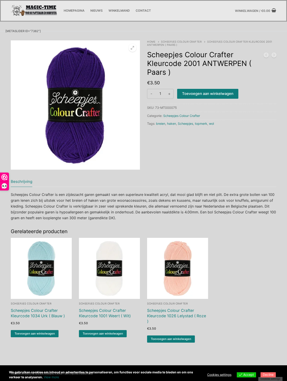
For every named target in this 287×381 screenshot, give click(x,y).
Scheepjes (185, 123)
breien (160, 123)
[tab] (21, 182)
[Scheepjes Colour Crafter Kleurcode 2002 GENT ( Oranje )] (274, 55)
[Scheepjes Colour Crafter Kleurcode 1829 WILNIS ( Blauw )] (266, 55)
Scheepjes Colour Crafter (181, 41)
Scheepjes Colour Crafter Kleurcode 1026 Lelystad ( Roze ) (176, 316)
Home (151, 41)
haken (171, 123)
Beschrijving (21, 181)
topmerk (201, 123)
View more (51, 377)
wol (211, 123)
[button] (132, 48)
